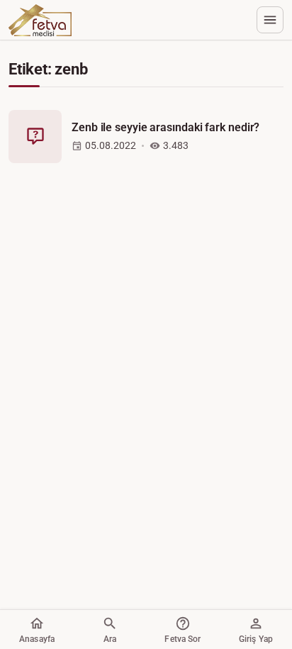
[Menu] (270, 19)
